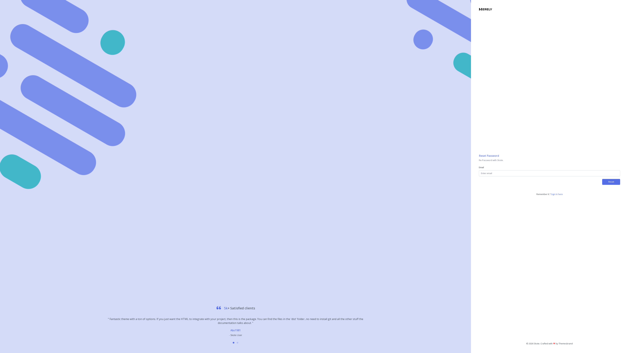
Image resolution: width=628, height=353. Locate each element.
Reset (611, 181)
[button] (234, 342)
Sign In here (557, 194)
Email (481, 167)
